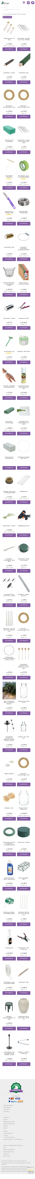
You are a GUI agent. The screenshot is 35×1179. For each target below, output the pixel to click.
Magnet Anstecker (9, 773)
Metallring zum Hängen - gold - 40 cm (24, 458)
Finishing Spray (9, 948)
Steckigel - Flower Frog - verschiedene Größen (9, 492)
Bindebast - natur (9, 808)
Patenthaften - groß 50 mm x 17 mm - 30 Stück (24, 39)
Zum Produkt (9, 49)
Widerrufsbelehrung (8, 1151)
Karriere (5, 1128)
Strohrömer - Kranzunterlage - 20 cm (24, 774)
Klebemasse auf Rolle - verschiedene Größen (9, 913)
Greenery (6, 1135)
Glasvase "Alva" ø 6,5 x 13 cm (23, 702)
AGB (4, 1147)
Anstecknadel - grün (9, 351)
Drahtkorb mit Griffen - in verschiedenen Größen (9, 284)
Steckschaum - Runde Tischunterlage (23, 559)
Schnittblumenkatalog (9, 1137)
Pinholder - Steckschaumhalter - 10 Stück (9, 1018)
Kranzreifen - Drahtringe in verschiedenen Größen (24, 248)
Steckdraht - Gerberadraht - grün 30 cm (9, 560)
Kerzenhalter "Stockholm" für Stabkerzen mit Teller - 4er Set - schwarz (9, 738)
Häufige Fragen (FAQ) (8, 1123)
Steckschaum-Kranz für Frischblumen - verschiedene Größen (9, 844)
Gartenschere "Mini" (24, 318)
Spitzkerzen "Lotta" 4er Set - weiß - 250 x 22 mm (9, 630)
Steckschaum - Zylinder (24, 842)
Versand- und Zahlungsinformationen (12, 1145)
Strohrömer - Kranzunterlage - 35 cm (24, 106)
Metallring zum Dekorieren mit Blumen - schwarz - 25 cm (9, 658)
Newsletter (6, 1117)
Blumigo (5, 1131)
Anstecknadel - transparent (9, 176)
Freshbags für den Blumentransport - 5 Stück (23, 423)
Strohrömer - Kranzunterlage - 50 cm (24, 629)
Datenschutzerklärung (9, 1149)
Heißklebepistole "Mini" (24, 525)
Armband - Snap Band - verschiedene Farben (9, 387)
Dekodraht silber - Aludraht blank (23, 212)
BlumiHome (6, 1109)
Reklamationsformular (9, 1121)
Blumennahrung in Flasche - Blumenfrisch (9, 879)
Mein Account (6, 1156)
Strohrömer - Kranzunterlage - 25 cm (9, 106)
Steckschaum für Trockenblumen (9, 458)
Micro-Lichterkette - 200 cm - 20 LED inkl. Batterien (9, 702)
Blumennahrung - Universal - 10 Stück (24, 283)
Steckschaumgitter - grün (23, 879)
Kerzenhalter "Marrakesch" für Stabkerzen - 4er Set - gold (23, 666)
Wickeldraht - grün (24, 72)
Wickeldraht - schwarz (9, 72)
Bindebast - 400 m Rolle (24, 351)
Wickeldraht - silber (24, 982)
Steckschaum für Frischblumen (9, 141)
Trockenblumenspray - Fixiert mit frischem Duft (23, 387)
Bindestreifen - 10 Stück (9, 525)
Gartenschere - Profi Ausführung (23, 949)
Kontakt (5, 1119)
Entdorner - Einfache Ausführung (23, 1053)
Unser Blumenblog (8, 1105)
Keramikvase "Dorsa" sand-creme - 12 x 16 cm (23, 1018)
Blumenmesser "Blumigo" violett (9, 212)
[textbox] (16, 9)
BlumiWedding (7, 1107)
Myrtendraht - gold (9, 247)
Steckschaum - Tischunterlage (9, 422)
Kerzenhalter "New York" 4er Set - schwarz (9, 595)
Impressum (6, 1154)
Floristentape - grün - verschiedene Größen (23, 176)
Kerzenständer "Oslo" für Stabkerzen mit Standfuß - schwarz (9, 1053)
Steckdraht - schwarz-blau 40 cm (23, 595)
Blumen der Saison (8, 1133)
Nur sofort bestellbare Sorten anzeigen (15, 14)
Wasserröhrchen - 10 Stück (9, 39)
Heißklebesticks (24, 491)
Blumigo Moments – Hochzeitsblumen (13, 1139)
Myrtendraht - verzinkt (9, 318)
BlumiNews (6, 1111)
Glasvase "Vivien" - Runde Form (23, 809)
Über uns (5, 1126)
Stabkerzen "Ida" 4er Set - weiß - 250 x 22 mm (23, 913)
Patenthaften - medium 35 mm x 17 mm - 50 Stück (24, 141)
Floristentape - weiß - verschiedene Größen (9, 983)
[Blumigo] (5, 3)
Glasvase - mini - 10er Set (23, 737)
